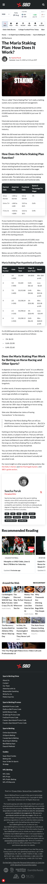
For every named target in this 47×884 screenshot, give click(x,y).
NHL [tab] (35, 25)
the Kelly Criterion (9, 467)
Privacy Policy (17, 791)
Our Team (6, 686)
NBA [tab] (29, 25)
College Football (11, 558)
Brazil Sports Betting (10, 741)
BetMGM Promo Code (11, 706)
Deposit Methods (9, 746)
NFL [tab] (17, 25)
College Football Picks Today (28, 29)
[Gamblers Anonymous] (16, 876)
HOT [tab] (5, 26)
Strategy (6, 764)
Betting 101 (7, 759)
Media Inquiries (8, 697)
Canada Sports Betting (10, 738)
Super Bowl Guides (9, 756)
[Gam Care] (12, 870)
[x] (41, 492)
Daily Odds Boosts (9, 29)
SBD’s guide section (9, 469)
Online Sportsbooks (10, 733)
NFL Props (6, 777)
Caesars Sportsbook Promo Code (14, 720)
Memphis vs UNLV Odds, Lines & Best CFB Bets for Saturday (17, 562)
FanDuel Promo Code (10, 717)
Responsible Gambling (10, 691)
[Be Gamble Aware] (35, 870)
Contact (5, 683)
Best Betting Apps (9, 744)
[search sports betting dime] (43, 4)
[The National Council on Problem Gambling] (27, 876)
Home (4, 35)
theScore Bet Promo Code (12, 709)
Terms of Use (27, 791)
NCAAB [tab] (41, 25)
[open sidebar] (3, 4)
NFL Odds (6, 774)
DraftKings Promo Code (11, 715)
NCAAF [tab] (23, 25)
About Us (6, 680)
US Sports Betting (9, 735)
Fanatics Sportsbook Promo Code (14, 723)
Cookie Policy (37, 791)
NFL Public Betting (9, 779)
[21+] (6, 870)
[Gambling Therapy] (21, 870)
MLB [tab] (10, 25)
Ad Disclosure (7, 38)
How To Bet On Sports (10, 761)
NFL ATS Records (9, 782)
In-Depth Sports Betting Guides (20, 35)
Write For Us (7, 694)
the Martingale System (29, 467)
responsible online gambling (14, 840)
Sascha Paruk (16, 58)
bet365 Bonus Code (10, 712)
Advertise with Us (9, 689)
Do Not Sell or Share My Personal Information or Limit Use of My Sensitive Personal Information (23, 864)
